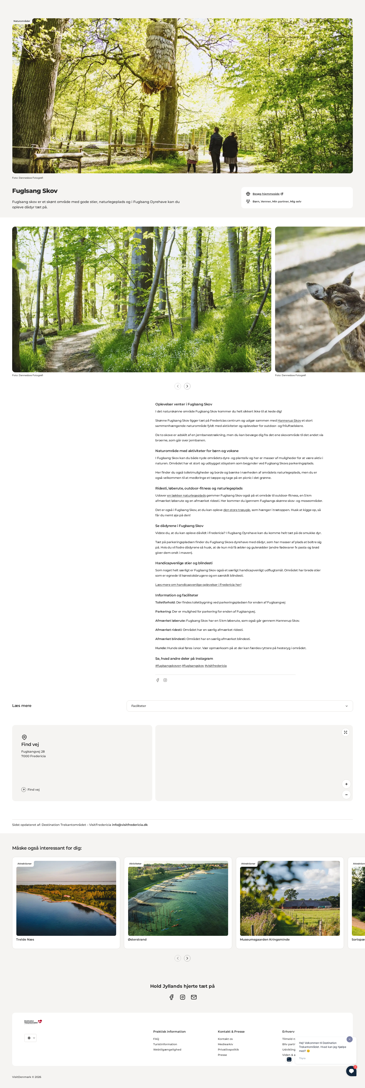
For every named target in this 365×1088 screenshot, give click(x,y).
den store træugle (236, 510)
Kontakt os (225, 1039)
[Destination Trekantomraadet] (33, 1022)
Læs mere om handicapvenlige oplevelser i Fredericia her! (198, 585)
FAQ (156, 1039)
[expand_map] (345, 732)
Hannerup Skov (289, 420)
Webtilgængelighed (167, 1049)
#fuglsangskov (193, 666)
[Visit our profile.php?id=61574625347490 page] (171, 997)
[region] (254, 763)
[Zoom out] (346, 794)
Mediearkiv (225, 1044)
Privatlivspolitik (228, 1049)
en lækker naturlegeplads (186, 495)
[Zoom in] (346, 784)
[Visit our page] (182, 997)
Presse (222, 1055)
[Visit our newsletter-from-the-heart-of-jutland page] (193, 997)
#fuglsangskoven (168, 666)
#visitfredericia (216, 666)
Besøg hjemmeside (266, 194)
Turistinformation (165, 1044)
